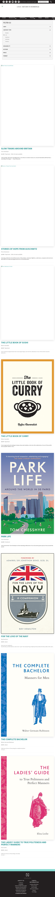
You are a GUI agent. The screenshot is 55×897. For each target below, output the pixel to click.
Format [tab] (5, 55)
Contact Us (21, 882)
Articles (7, 39)
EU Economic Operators (20, 891)
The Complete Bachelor (14, 739)
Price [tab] (4, 52)
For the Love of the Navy (14, 636)
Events (7, 41)
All (6, 35)
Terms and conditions (34, 888)
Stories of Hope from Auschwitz (19, 248)
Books (7, 33)
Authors (7, 37)
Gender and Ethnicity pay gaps (21, 885)
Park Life (6, 536)
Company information (34, 884)
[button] (27, 26)
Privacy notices (34, 885)
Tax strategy (34, 891)
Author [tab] (5, 49)
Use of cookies (34, 887)
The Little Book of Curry (15, 436)
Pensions (34, 890)
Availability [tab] (6, 46)
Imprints (22, 18)
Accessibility (21, 884)
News (47, 18)
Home (4, 18)
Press (40, 18)
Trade (32, 18)
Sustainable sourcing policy (21, 890)
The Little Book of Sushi (14, 342)
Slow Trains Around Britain (16, 148)
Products (12, 18)
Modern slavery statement (21, 888)
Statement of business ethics (20, 887)
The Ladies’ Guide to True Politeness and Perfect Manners (23, 843)
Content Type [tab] (7, 29)
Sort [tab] (4, 26)
